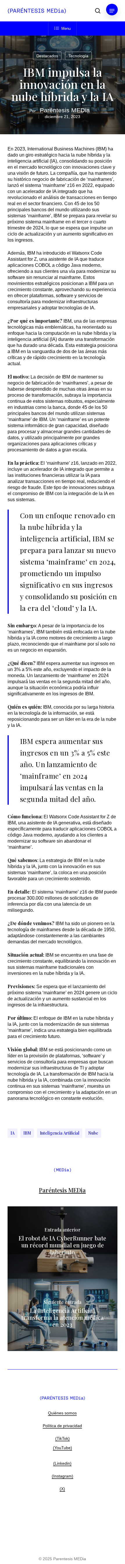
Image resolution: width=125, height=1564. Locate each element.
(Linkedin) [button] (62, 1463)
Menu (66, 28)
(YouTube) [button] (62, 1447)
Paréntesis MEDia (65, 110)
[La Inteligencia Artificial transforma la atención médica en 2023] (62, 1315)
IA (12, 1133)
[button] (112, 11)
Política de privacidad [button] (62, 1425)
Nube (93, 1133)
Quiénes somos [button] (62, 1413)
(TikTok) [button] (62, 1438)
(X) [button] (62, 1488)
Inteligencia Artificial (59, 1133)
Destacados (47, 56)
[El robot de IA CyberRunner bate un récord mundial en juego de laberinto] (62, 1242)
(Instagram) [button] (62, 1476)
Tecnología (78, 56)
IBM (27, 1133)
